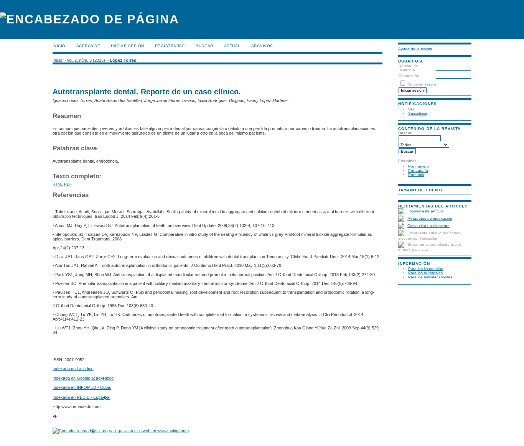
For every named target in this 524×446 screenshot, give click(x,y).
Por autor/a (418, 170)
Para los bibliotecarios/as (430, 277)
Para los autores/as (425, 273)
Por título (416, 175)
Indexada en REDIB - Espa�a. (81, 397)
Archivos (262, 46)
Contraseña (409, 76)
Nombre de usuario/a (408, 68)
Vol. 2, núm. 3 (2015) (86, 60)
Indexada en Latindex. (73, 368)
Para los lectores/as (425, 269)
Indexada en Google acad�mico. (84, 378)
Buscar (204, 46)
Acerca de (88, 46)
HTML (58, 184)
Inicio (59, 46)
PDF (68, 184)
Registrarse (170, 46)
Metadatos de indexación (429, 218)
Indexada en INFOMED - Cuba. (82, 387)
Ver (411, 109)
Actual (232, 46)
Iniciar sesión (127, 46)
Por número (418, 166)
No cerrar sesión (421, 84)
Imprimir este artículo (425, 211)
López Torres (123, 60)
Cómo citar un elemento (428, 226)
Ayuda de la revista (415, 49)
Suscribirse (417, 113)
